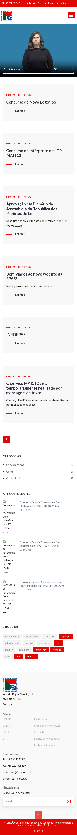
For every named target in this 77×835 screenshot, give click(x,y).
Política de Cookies (44, 745)
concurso (50, 636)
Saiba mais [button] (53, 825)
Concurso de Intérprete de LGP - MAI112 (35, 153)
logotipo (65, 636)
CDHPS (12, 3)
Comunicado (40, 478)
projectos (41, 649)
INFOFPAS (10, 95)
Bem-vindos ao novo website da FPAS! (34, 276)
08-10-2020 (27, 95)
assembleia (32, 636)
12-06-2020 (27, 143)
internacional (12, 643)
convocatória (12, 636)
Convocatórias (40, 465)
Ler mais (20, 110)
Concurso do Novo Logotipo (31, 102)
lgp (58, 643)
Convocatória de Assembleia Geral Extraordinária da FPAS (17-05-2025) (43, 583)
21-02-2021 (27, 327)
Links (23, 3)
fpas (7, 656)
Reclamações (31, 3)
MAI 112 (31, 656)
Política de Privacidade (46, 738)
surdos (29, 643)
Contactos (61, 3)
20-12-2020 (27, 267)
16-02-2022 (27, 376)
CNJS (18, 3)
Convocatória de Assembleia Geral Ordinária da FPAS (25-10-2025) (41, 544)
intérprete (44, 643)
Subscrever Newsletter (47, 3)
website (57, 649)
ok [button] (38, 831)
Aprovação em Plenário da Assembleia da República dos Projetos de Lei (31, 209)
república (24, 649)
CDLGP (5, 3)
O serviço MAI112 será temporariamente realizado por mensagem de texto (34, 388)
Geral (40, 471)
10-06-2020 (27, 197)
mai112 (9, 649)
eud (18, 656)
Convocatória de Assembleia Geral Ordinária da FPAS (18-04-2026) (41, 504)
